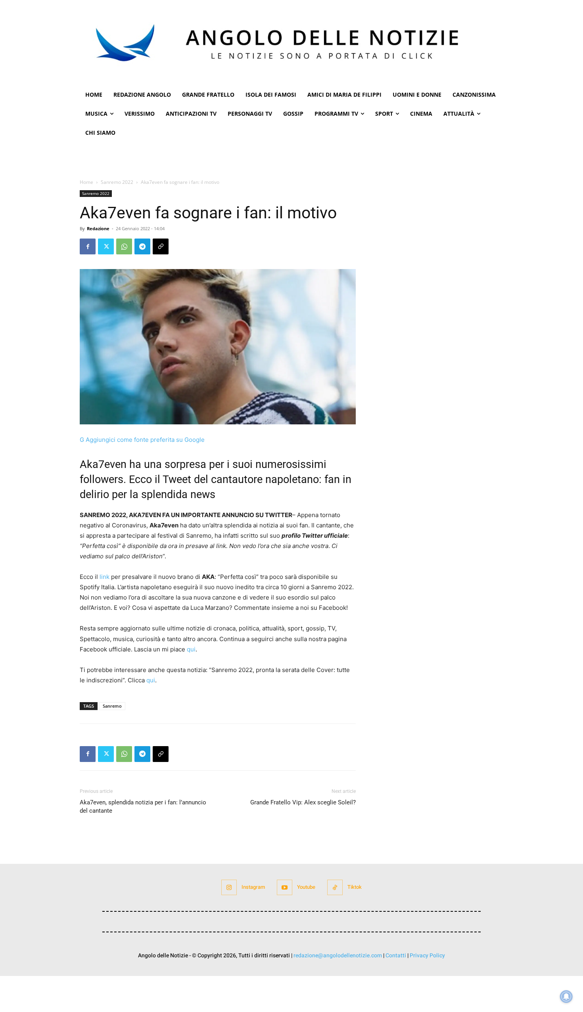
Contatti (395, 955)
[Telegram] (142, 246)
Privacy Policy (427, 955)
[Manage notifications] (566, 996)
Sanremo (112, 706)
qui (191, 649)
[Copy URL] (161, 246)
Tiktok (354, 887)
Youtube (306, 887)
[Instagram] (229, 887)
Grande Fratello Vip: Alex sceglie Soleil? (303, 802)
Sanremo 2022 (117, 182)
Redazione (98, 228)
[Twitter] (106, 246)
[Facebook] (88, 246)
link (104, 576)
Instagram (253, 887)
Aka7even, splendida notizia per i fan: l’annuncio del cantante (143, 806)
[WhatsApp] (124, 246)
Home (86, 182)
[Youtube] (284, 887)
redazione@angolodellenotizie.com (337, 955)
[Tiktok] (335, 887)
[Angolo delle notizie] (291, 42)
